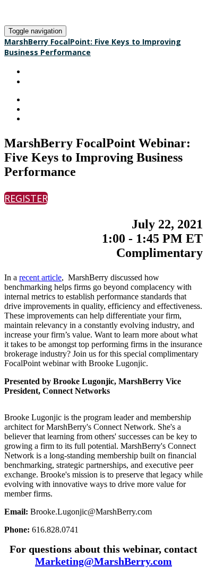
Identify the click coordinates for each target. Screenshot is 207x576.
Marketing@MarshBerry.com (103, 561)
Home (36, 71)
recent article (40, 277)
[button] (26, 198)
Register (42, 81)
